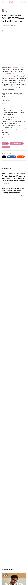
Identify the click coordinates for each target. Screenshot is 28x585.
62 (5, 25)
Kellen (7, 9)
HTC (6, 143)
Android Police (9, 138)
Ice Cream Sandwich (17, 143)
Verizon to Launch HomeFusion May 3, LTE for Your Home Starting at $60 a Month (14, 190)
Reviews (5, 575)
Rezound (6, 146)
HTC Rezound (14, 67)
